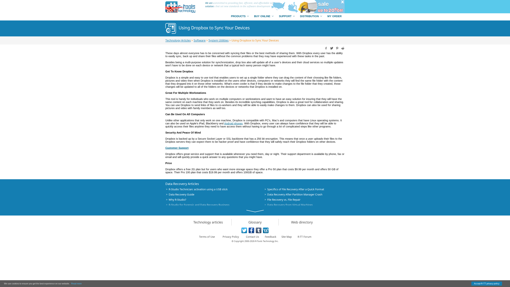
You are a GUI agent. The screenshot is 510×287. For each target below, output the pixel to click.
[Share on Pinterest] (337, 48)
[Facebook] (251, 230)
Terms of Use (207, 237)
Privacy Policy (231, 237)
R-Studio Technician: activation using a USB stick (198, 189)
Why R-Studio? (177, 199)
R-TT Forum (304, 237)
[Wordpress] (266, 230)
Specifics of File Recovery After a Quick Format (295, 189)
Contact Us (252, 237)
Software (200, 40)
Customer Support (177, 147)
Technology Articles (178, 40)
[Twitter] (244, 230)
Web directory (302, 222)
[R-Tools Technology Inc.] (180, 7)
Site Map (286, 237)
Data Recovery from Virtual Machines (290, 205)
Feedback (270, 237)
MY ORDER (334, 16)
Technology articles (208, 222)
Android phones (233, 123)
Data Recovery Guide (181, 194)
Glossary (255, 222)
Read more (76, 283)
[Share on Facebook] (326, 48)
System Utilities (219, 40)
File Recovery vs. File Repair (283, 199)
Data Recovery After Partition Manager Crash (294, 194)
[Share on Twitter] (331, 48)
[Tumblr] (258, 230)
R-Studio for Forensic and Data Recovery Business (199, 205)
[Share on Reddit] (342, 48)
